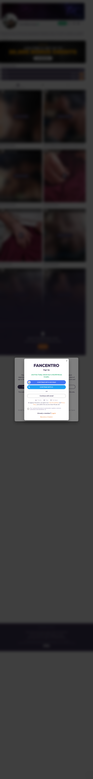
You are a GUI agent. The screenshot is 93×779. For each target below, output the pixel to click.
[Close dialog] (66, 360)
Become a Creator (46, 417)
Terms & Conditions (54, 402)
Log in (53, 413)
